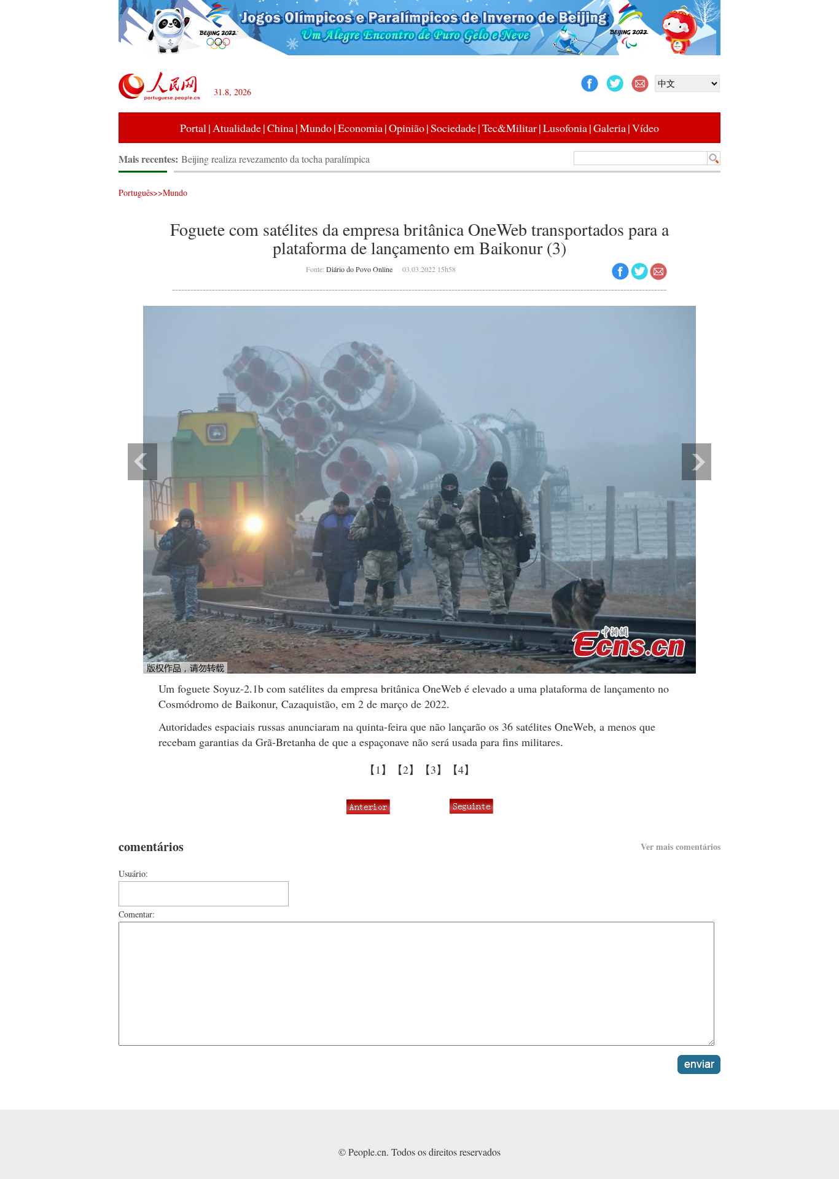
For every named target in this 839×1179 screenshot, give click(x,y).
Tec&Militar (509, 127)
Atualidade (237, 127)
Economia (360, 127)
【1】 (378, 769)
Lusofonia (565, 127)
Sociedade (453, 127)
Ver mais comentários (680, 846)
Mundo (316, 127)
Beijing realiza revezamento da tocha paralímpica (275, 158)
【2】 (405, 769)
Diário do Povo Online (359, 269)
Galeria (609, 127)
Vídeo (645, 127)
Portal (193, 127)
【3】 (433, 769)
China (280, 127)
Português (136, 192)
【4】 (461, 769)
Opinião (406, 127)
